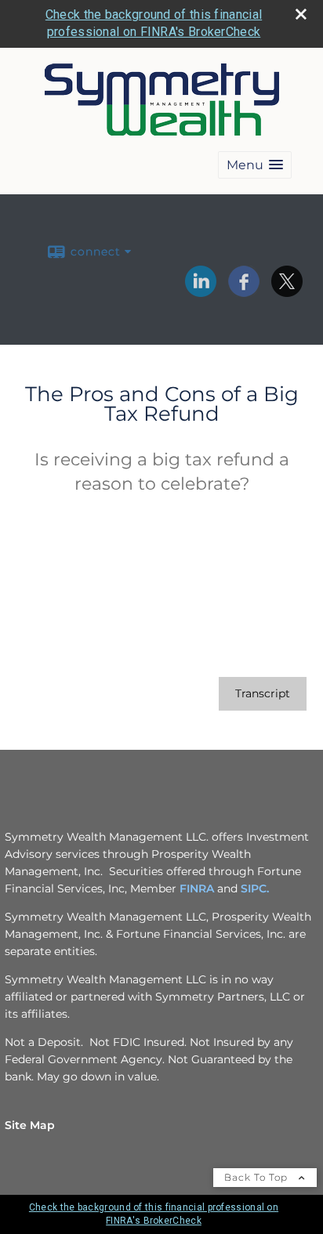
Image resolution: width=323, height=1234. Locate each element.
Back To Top (257, 1177)
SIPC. (255, 888)
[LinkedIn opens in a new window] (200, 291)
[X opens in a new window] (287, 291)
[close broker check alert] (301, 14)
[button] (255, 165)
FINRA (197, 888)
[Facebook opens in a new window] (243, 291)
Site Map (30, 1125)
